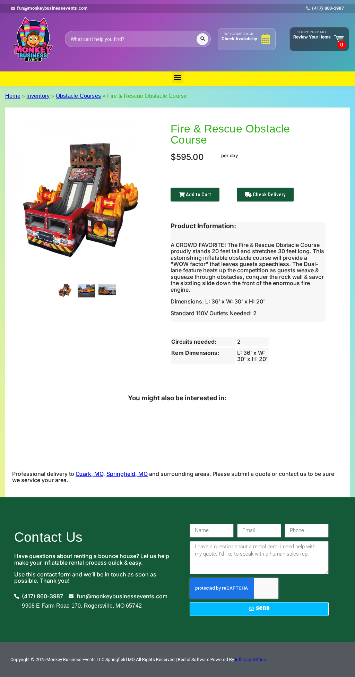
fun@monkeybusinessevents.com (52, 8)
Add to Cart (198, 194)
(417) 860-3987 (328, 8)
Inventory (38, 96)
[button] (177, 77)
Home (12, 96)
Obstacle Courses (78, 96)
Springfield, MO (127, 473)
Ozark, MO (89, 473)
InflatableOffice (250, 659)
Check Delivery (268, 194)
